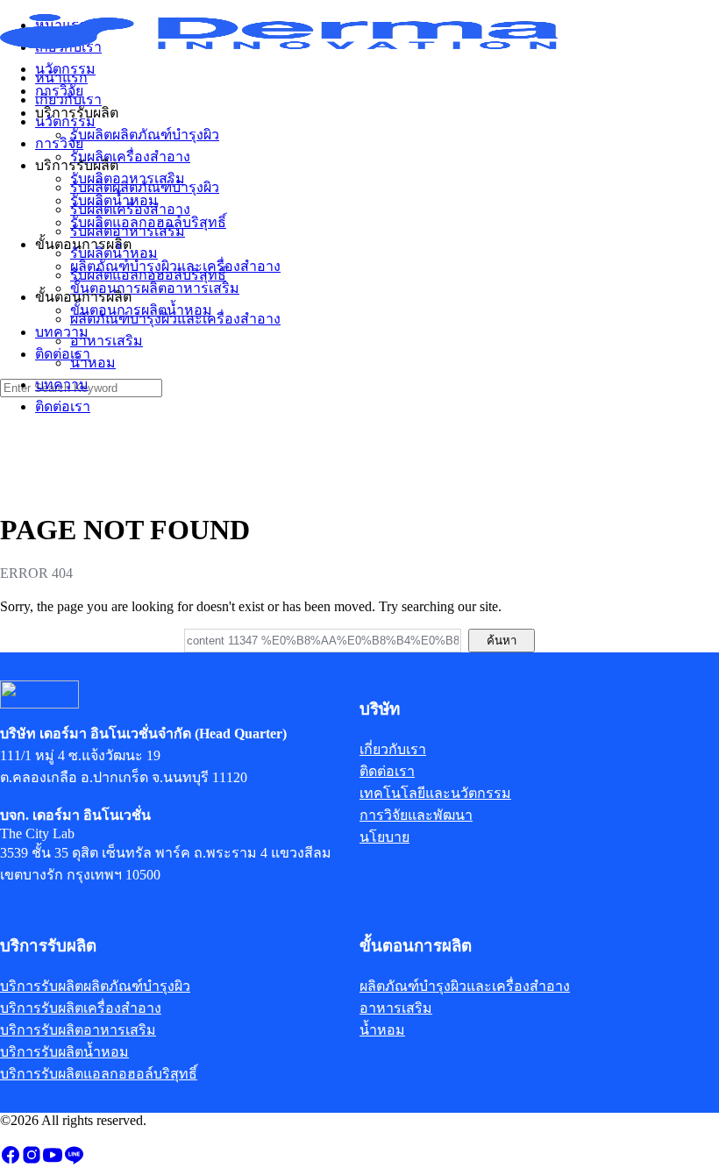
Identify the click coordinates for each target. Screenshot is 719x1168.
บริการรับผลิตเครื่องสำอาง (80, 1008)
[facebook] (10, 1160)
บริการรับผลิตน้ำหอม (64, 1051)
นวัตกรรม (65, 121)
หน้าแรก (61, 77)
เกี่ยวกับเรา (68, 99)
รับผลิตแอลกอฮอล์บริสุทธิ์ (148, 274)
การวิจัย (59, 143)
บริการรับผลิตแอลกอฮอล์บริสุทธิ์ (98, 1073)
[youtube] (52, 1160)
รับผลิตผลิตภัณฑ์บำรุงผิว (144, 187)
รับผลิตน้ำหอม (114, 253)
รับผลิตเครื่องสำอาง (130, 209)
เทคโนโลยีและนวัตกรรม (435, 793)
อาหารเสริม (106, 340)
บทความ (62, 384)
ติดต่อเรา (62, 406)
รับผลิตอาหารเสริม (127, 231)
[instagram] (31, 1160)
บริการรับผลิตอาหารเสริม (78, 1029)
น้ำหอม (93, 362)
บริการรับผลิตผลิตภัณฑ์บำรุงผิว (95, 986)
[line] (73, 1160)
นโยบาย (384, 837)
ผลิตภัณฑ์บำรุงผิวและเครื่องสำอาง (175, 318)
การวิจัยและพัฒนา (416, 815)
